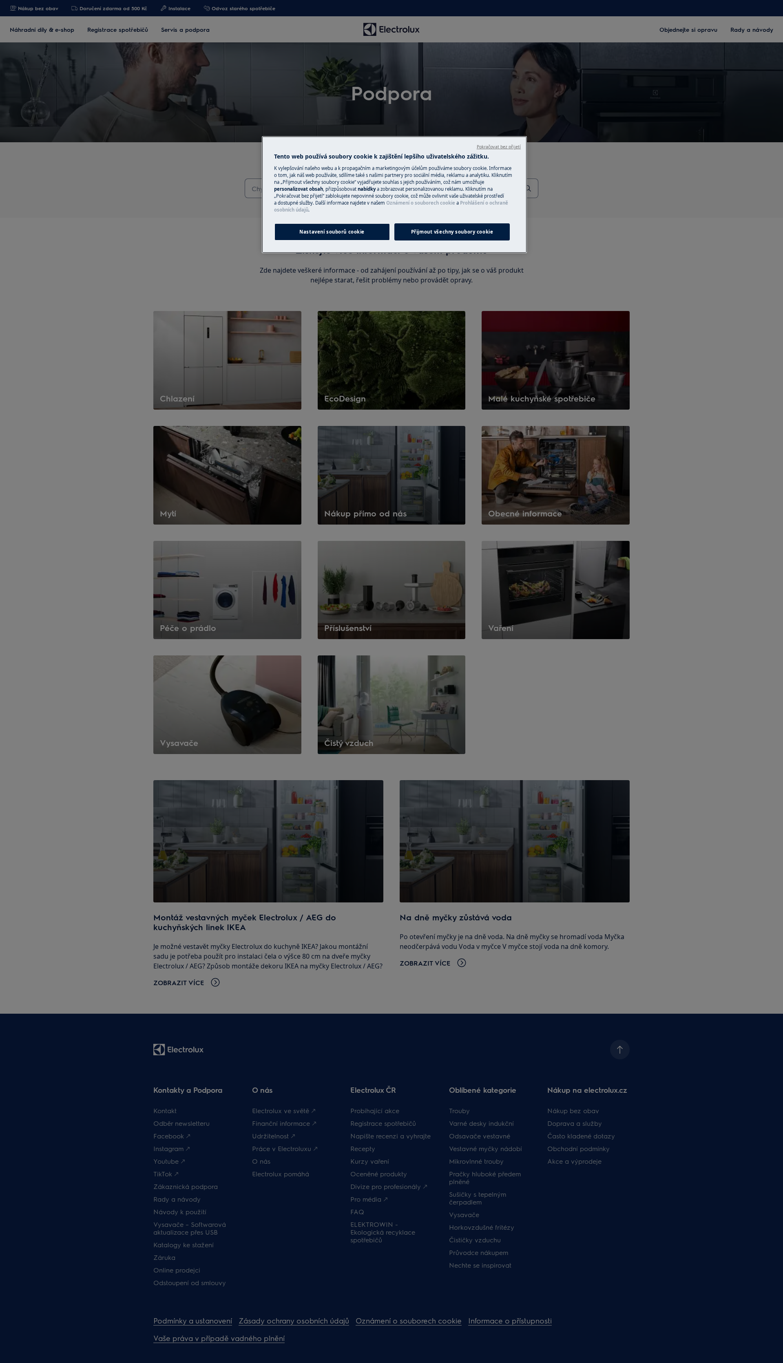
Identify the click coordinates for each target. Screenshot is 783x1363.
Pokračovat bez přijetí (499, 147)
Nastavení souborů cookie (332, 232)
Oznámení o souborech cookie (420, 203)
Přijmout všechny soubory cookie (452, 232)
